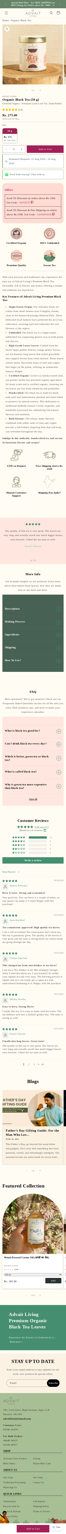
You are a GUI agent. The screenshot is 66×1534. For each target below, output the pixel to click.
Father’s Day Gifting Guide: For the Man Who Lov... (32, 1132)
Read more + (16, 1342)
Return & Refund (11, 1511)
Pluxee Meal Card (42, 1463)
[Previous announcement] (5, 4)
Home (5, 20)
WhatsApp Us (10, 1487)
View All (33, 799)
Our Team (38, 1477)
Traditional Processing (14, 1482)
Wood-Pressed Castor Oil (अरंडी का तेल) (26, 1257)
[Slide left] (25, 90)
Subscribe (53, 1383)
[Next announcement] (60, 4)
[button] (6, 12)
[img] (33, 524)
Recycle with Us (11, 1506)
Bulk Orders (9, 1463)
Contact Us (38, 1482)
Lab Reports (39, 1501)
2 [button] (29, 1064)
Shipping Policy (41, 1506)
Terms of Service (41, 1511)
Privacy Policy (10, 1516)
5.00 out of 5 (41, 827)
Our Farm (8, 1477)
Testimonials (9, 1501)
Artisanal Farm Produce (15, 1458)
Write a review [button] (33, 860)
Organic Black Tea (21, 20)
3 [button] (34, 1064)
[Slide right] (40, 90)
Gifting (36, 1458)
